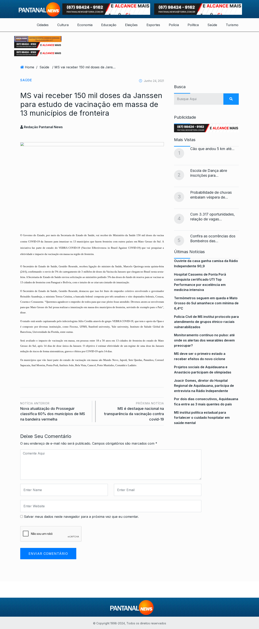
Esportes (153, 25)
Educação (108, 25)
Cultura (63, 25)
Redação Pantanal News (43, 127)
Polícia (174, 25)
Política (193, 25)
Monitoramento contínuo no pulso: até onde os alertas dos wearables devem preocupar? (204, 340)
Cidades (43, 25)
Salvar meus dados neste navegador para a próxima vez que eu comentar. (81, 517)
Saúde (212, 25)
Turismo (232, 25)
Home (29, 67)
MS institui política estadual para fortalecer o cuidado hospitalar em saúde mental (202, 417)
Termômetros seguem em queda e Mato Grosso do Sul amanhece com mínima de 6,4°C (206, 303)
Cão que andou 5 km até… (212, 149)
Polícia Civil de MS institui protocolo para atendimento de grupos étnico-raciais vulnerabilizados (206, 322)
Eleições (131, 25)
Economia (84, 25)
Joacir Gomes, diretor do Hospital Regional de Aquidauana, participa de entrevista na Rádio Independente (204, 385)
